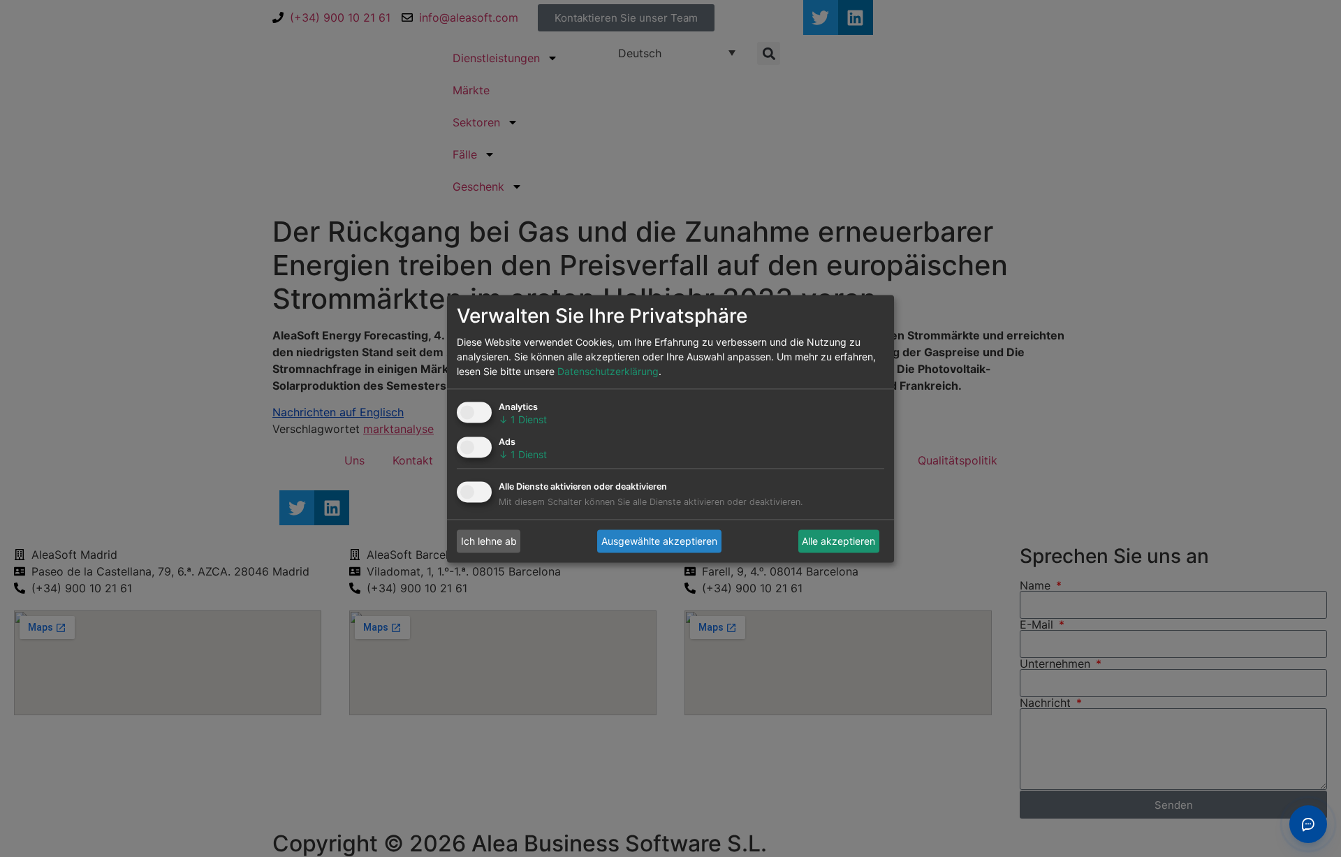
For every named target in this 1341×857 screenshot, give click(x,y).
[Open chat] (1308, 824)
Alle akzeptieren (838, 541)
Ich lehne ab (489, 541)
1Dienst (523, 419)
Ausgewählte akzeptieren (659, 541)
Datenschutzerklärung (608, 371)
